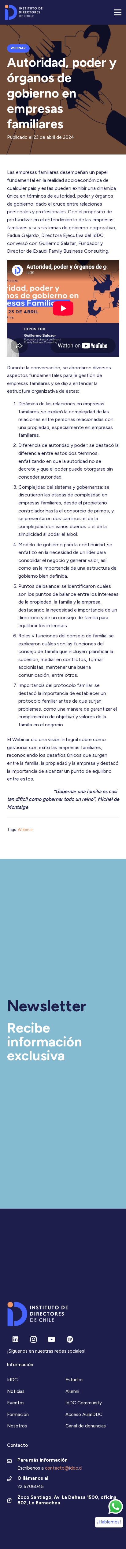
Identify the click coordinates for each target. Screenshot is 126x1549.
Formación (18, 1414)
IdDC (12, 1379)
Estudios (74, 1379)
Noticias (15, 1391)
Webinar (25, 829)
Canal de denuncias (85, 1426)
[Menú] (117, 12)
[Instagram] (33, 1339)
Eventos (15, 1403)
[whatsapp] (115, 1506)
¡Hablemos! (109, 1522)
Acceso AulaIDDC (83, 1414)
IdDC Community (83, 1403)
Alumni (72, 1391)
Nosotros (17, 1426)
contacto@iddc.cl (63, 1468)
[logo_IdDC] (24, 12)
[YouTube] (51, 1339)
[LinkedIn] (15, 1339)
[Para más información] (12, 1461)
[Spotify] (69, 1339)
